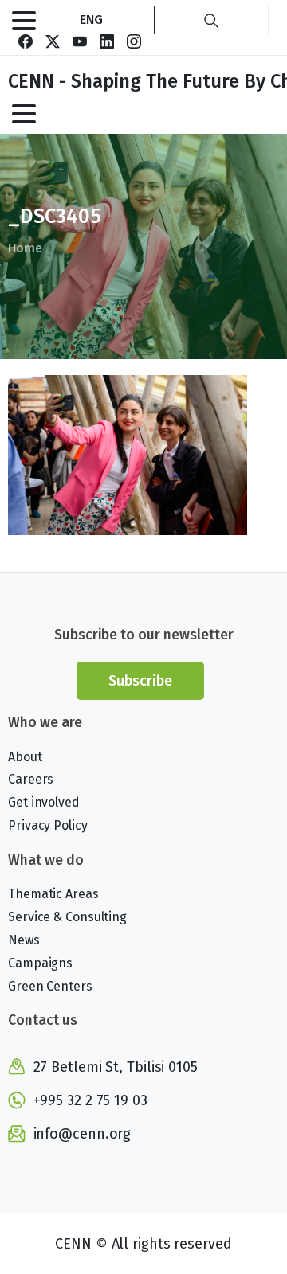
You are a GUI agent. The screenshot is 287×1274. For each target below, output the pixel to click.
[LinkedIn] (107, 41)
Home (25, 248)
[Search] (211, 20)
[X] (52, 41)
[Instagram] (134, 41)
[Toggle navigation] (24, 20)
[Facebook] (25, 41)
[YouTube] (80, 41)
